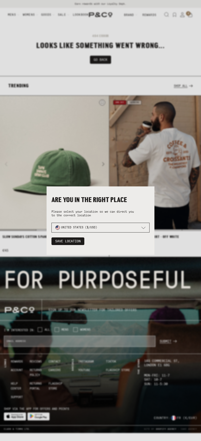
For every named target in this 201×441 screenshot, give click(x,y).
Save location (68, 241)
